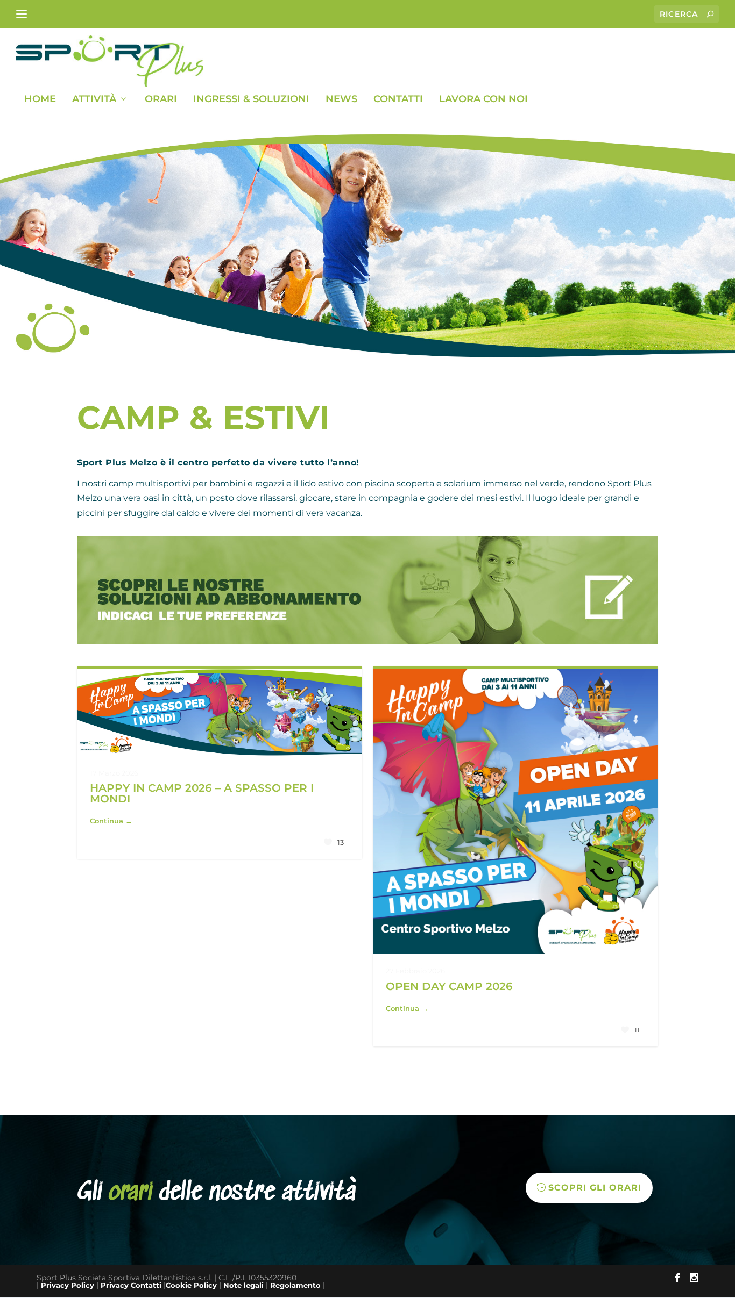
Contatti (398, 100)
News (341, 100)
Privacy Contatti (131, 1285)
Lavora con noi (483, 100)
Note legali (243, 1285)
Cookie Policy (191, 1285)
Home (40, 100)
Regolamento (295, 1285)
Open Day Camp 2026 (449, 986)
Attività (94, 100)
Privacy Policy (67, 1285)
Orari (161, 100)
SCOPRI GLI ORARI (594, 1187)
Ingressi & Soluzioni (251, 100)
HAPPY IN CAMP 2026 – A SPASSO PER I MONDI (202, 793)
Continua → (111, 820)
